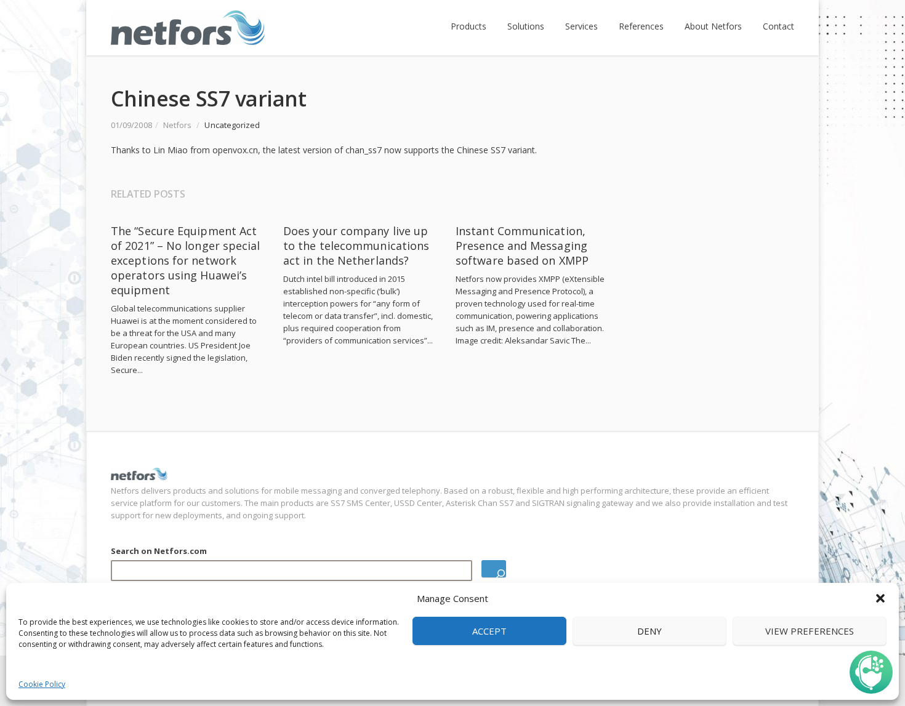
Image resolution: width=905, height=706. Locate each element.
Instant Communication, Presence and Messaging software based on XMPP (522, 245)
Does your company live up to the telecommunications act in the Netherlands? (356, 245)
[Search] (493, 568)
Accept (489, 631)
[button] (880, 598)
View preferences (809, 631)
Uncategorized (232, 124)
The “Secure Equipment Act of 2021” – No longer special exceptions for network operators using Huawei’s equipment (185, 260)
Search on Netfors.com (159, 550)
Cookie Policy (41, 684)
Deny (649, 631)
